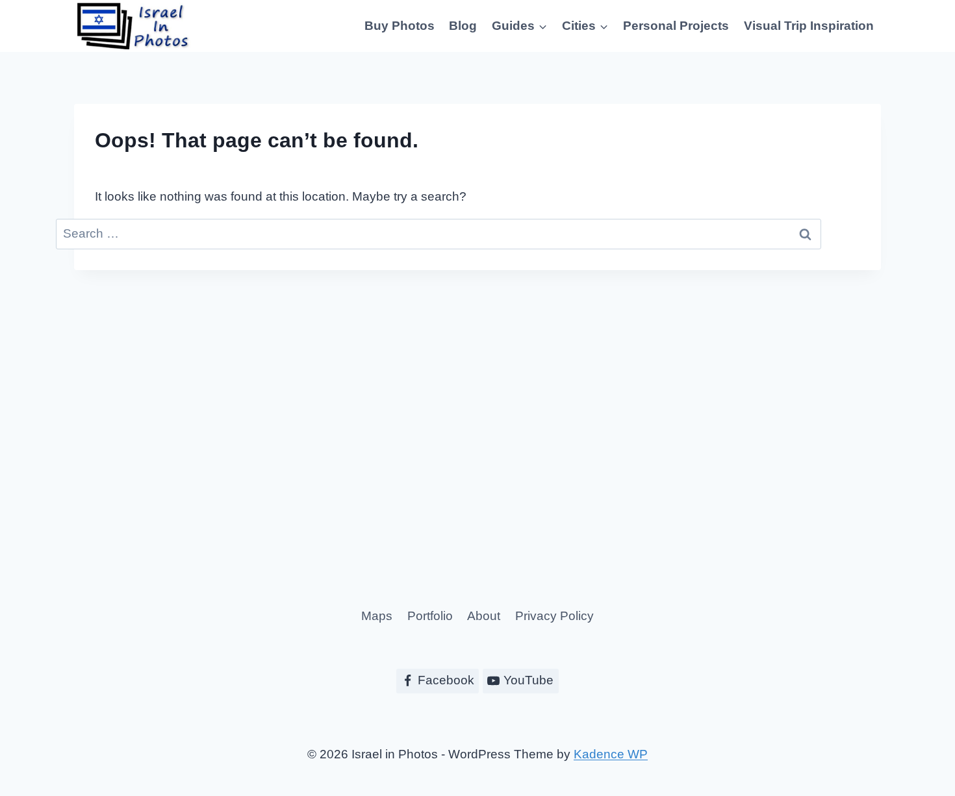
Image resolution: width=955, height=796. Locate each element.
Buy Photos (399, 25)
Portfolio (430, 616)
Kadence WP (611, 754)
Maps (376, 616)
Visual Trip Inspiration (809, 25)
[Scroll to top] (921, 742)
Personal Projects (676, 25)
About (483, 616)
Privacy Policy (554, 616)
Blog (463, 25)
